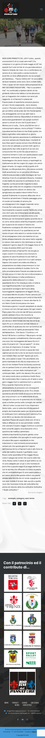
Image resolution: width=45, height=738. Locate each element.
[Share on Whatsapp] (25, 503)
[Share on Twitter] (19, 503)
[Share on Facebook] (14, 503)
